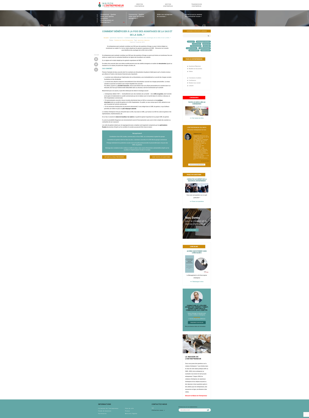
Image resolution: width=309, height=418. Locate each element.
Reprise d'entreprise (194, 50)
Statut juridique (196, 43)
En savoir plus (205, 161)
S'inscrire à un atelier (196, 322)
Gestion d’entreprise (168, 5)
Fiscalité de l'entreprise (204, 48)
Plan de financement (195, 46)
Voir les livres (191, 230)
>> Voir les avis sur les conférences (196, 318)
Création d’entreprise (139, 5)
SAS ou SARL (206, 46)
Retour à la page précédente (114, 157)
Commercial (118, 40)
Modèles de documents (195, 69)
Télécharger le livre (197, 281)
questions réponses (144, 40)
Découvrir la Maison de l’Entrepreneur (196, 396)
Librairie (191, 85)
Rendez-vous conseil (194, 83)
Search (208, 35)
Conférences (192, 80)
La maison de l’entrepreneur (108, 408)
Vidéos (191, 71)
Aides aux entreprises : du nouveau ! (165, 15)
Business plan (206, 43)
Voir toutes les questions (161, 157)
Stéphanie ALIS (197, 133)
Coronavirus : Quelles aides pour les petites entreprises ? (136, 16)
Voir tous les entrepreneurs (196, 164)
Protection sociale (205, 50)
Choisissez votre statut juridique (197, 31)
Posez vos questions (198, 201)
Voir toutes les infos (198, 118)
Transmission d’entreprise (196, 5)
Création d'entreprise (191, 48)
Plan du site (129, 408)
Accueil (106, 37)
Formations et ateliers (195, 78)
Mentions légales (131, 413)
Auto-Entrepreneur (127, 40)
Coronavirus (191, 41)
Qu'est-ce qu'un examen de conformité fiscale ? (193, 15)
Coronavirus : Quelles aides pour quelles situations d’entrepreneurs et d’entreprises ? (108, 18)
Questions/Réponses (195, 66)
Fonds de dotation (104, 411)
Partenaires (102, 413)
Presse (127, 411)
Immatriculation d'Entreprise (203, 41)
